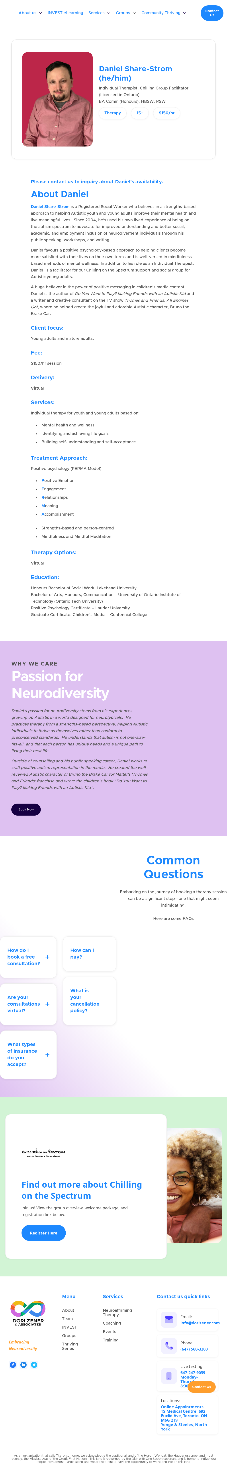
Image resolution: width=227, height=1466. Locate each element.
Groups (69, 1336)
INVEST (69, 1327)
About (68, 1311)
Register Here (43, 1233)
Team (67, 1319)
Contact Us (212, 13)
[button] (30, 13)
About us (27, 13)
